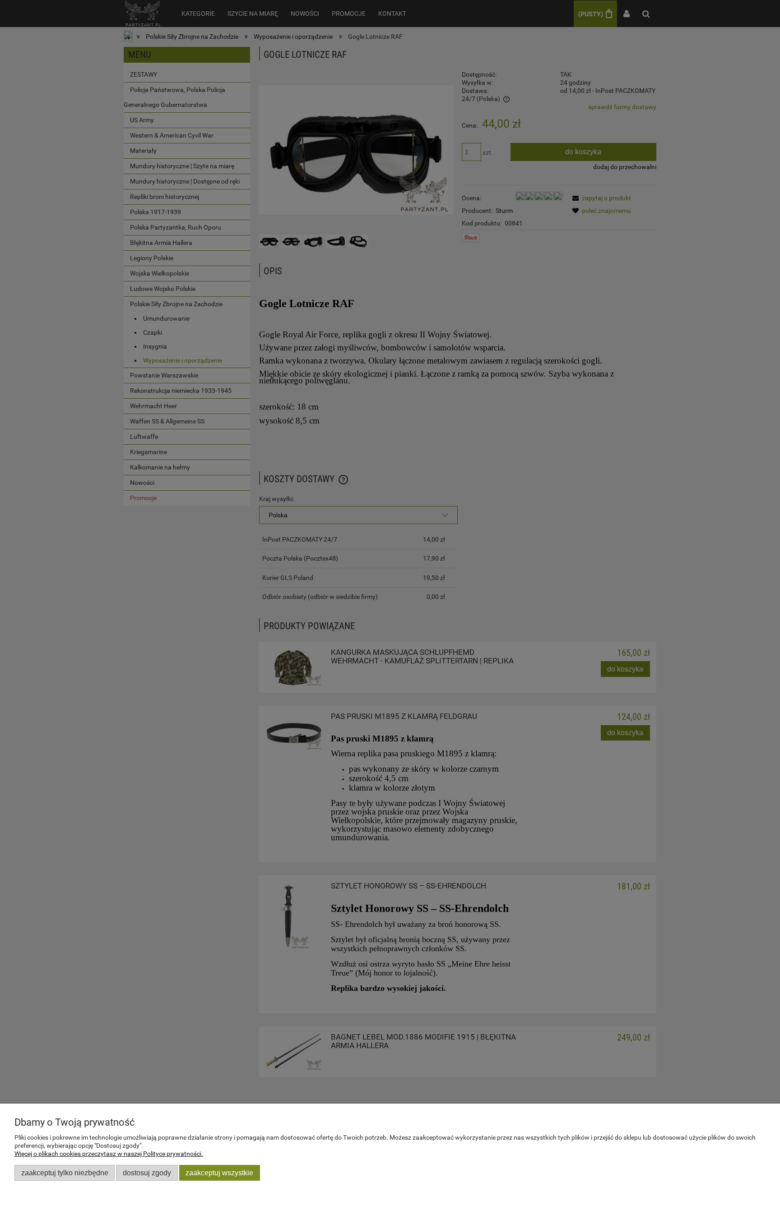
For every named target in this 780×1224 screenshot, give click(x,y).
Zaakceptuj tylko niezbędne (64, 1173)
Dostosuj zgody (147, 1173)
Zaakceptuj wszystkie (219, 1173)
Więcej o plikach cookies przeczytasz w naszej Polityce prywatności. (108, 1153)
